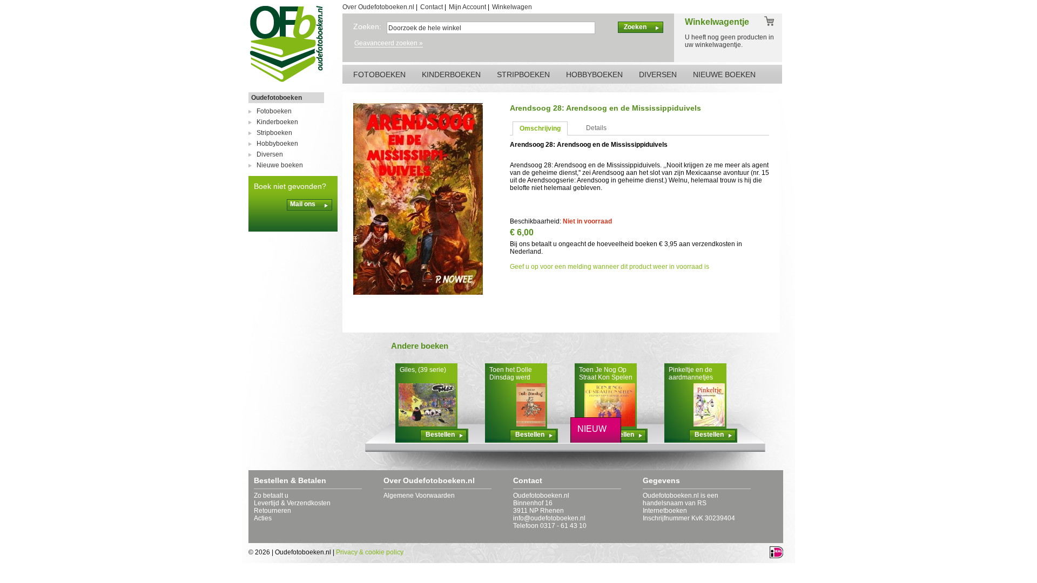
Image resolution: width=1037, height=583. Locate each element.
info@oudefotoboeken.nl (549, 518)
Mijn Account (467, 7)
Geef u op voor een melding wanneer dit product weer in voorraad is (609, 266)
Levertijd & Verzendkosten (292, 503)
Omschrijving (540, 128)
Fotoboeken (274, 111)
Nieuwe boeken (280, 165)
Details (596, 128)
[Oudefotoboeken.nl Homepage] (286, 81)
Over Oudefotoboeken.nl (378, 7)
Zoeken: (367, 26)
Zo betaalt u (271, 495)
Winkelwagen (512, 7)
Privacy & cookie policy (369, 552)
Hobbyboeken (277, 143)
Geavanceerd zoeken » (388, 43)
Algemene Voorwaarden (419, 495)
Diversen (270, 154)
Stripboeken (274, 133)
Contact (431, 7)
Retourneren (272, 510)
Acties (263, 518)
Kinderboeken (277, 122)
